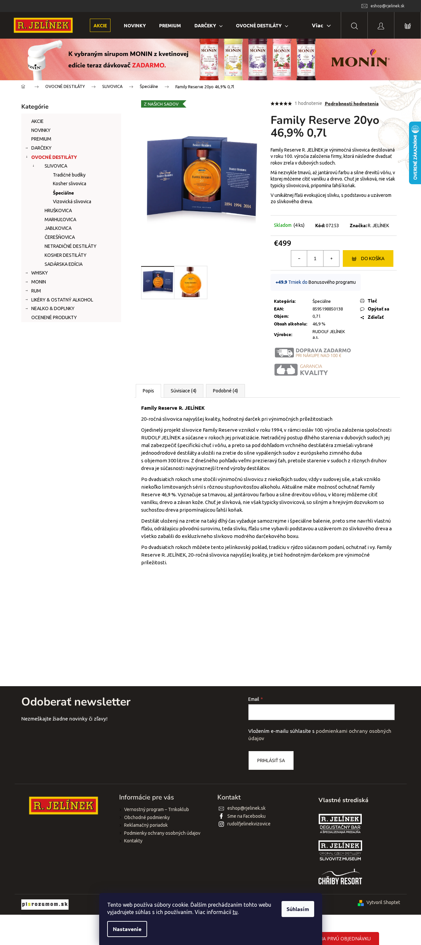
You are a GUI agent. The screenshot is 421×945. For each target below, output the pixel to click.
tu (235, 912)
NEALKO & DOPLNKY (53, 308)
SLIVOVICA (56, 166)
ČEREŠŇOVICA (60, 237)
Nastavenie (127, 928)
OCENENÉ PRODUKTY (54, 317)
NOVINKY (41, 130)
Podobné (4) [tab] (225, 390)
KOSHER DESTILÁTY (66, 255)
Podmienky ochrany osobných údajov (162, 833)
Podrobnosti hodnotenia (352, 103)
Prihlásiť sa (271, 760)
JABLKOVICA (58, 228)
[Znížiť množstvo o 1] (299, 258)
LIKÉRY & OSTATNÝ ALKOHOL (62, 299)
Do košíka (372, 258)
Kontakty (133, 840)
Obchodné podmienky (147, 817)
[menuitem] (100, 25)
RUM (36, 290)
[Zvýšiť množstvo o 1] (331, 258)
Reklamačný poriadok (146, 825)
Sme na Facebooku (246, 816)
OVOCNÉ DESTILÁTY (54, 157)
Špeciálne (63, 193)
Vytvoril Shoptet (383, 902)
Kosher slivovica (69, 183)
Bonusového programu (332, 282)
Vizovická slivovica (72, 201)
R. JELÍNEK (378, 225)
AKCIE (37, 121)
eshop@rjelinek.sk (246, 808)
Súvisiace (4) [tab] (183, 390)
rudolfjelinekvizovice (249, 823)
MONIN (38, 281)
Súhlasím (298, 908)
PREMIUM (41, 139)
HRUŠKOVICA (58, 210)
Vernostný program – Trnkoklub (156, 809)
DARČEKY (41, 148)
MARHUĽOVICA (60, 219)
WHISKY (39, 272)
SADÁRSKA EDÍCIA (64, 264)
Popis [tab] (148, 390)
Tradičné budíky (69, 175)
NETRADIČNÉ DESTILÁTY (71, 246)
